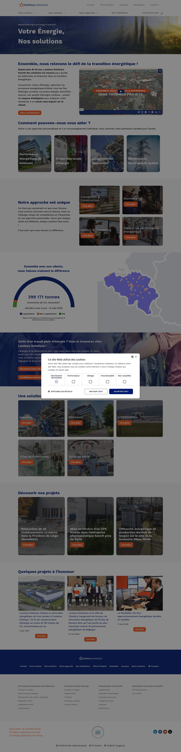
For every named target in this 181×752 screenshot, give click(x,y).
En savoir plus (62, 370)
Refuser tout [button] (96, 391)
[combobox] (132, 357)
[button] (60, 391)
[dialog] (90, 376)
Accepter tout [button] (121, 391)
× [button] (136, 357)
